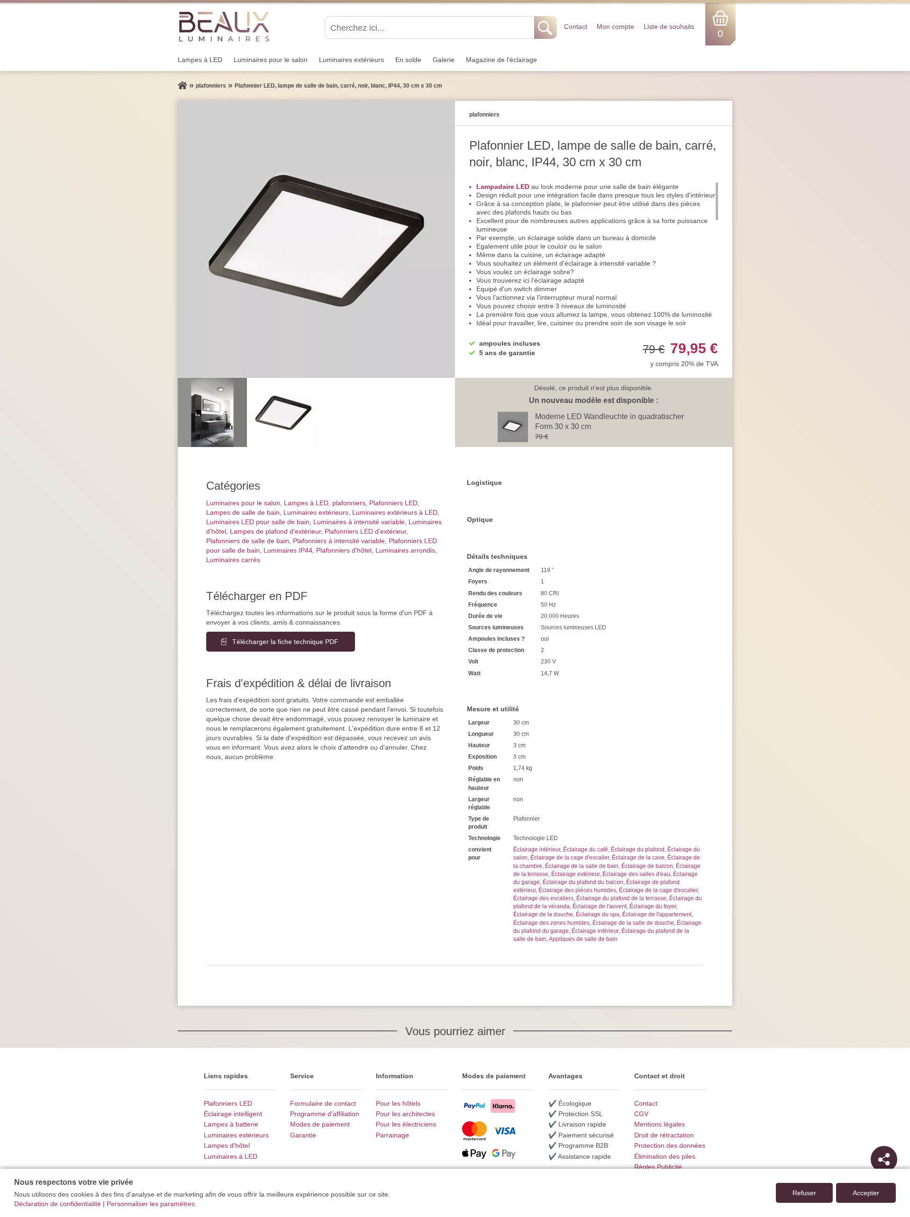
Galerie (444, 59)
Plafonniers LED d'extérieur (365, 531)
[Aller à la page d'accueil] (182, 86)
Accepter (866, 1193)
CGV (641, 1114)
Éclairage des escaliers (543, 898)
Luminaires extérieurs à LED (394, 512)
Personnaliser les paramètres (151, 1204)
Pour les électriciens (406, 1124)
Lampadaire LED (502, 186)
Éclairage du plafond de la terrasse (621, 898)
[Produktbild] (316, 239)
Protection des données (669, 1145)
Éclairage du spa (597, 914)
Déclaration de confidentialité (57, 1204)
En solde (408, 59)
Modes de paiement (320, 1124)
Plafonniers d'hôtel (344, 550)
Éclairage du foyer (652, 906)
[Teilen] (884, 1159)
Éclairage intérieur (536, 849)
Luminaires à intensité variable (359, 522)
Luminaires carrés (233, 560)
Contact (575, 26)
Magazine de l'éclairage (501, 59)
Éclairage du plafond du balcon (583, 882)
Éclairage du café (585, 849)
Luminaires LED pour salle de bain (257, 522)
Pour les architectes (405, 1114)
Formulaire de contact (323, 1103)
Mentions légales (659, 1124)
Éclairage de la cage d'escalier (569, 857)
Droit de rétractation (664, 1135)
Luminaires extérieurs (351, 59)
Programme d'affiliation (324, 1114)
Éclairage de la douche (543, 914)
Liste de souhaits (669, 26)
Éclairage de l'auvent (600, 906)
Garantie (303, 1135)
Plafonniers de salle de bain (247, 541)
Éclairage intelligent (233, 1114)
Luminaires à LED (230, 1156)
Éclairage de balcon (647, 866)
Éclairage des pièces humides (577, 890)
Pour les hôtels (398, 1103)
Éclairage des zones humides (551, 923)
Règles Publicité (658, 1167)
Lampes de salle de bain (243, 512)
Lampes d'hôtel (227, 1145)
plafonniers (348, 503)
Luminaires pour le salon (271, 59)
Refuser (804, 1193)
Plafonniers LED (393, 503)
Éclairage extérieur (575, 874)
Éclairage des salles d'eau (636, 874)
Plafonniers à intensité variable (339, 541)
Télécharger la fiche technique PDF (285, 641)
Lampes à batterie (231, 1124)
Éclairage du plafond (637, 849)
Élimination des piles (664, 1156)
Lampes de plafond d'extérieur (275, 531)
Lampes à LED (200, 59)
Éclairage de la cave (638, 857)
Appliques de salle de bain (583, 939)
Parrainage (392, 1135)
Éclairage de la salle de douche (633, 923)
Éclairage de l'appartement (657, 914)
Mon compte (615, 26)
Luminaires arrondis (405, 550)
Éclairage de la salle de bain (582, 866)
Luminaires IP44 (288, 550)
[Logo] (224, 26)
